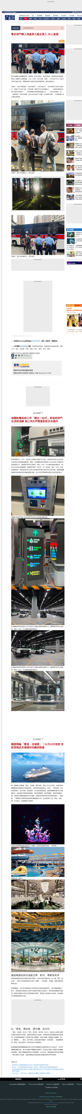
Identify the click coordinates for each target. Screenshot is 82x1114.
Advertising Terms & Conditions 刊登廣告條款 (50, 1096)
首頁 (21, 19)
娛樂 (58, 19)
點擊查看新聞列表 (28, 28)
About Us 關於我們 (68, 1084)
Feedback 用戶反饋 (52, 1087)
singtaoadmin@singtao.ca (51, 1102)
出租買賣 (63, 15)
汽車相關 (71, 15)
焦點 (35, 19)
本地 (40, 19)
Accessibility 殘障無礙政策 (17, 1084)
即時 (25, 19)
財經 (74, 19)
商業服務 (55, 15)
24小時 (70, 125)
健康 (79, 19)
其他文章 (16, 28)
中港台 (53, 19)
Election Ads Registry (50, 1093)
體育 (69, 19)
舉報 (62, 41)
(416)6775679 (35, 341)
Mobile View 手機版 (51, 1106)
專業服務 (47, 15)
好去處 (64, 19)
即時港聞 (17, 22)
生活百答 (46, 19)
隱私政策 (40, 1084)
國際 (30, 19)
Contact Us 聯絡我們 (53, 1084)
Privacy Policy (33, 1084)
